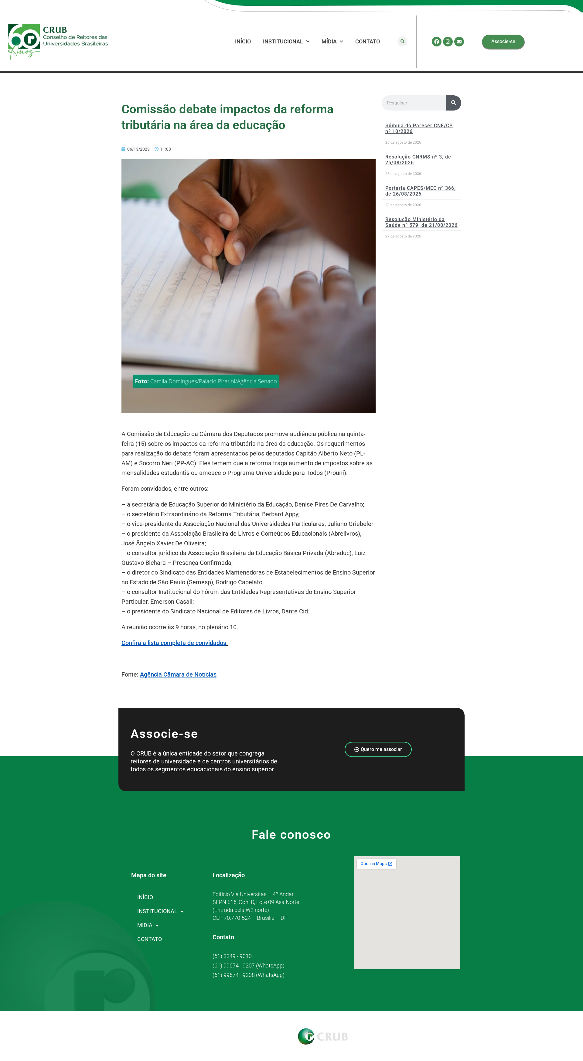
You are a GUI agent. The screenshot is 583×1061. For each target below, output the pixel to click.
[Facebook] (437, 41)
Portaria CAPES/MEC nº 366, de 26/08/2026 (420, 191)
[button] (402, 41)
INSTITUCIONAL (283, 41)
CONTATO (367, 41)
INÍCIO (243, 41)
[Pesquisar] (453, 103)
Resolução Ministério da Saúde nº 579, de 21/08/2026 (421, 222)
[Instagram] (448, 41)
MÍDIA (329, 41)
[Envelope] (459, 41)
